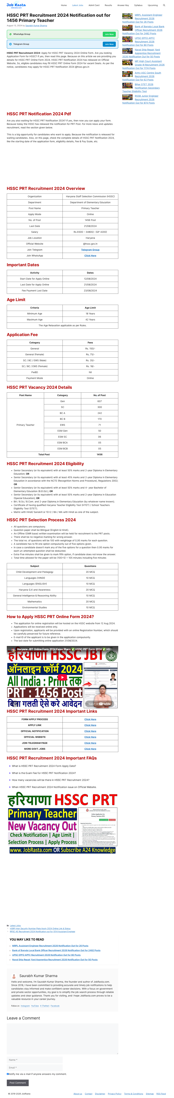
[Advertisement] (62, 91)
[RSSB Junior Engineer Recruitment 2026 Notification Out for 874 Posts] (127, 97)
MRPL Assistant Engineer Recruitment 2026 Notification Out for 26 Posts (50, 945)
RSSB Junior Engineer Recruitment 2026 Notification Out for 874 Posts (140, 99)
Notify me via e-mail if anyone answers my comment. (38, 1074)
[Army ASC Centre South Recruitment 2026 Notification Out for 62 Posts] (127, 74)
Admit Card (94, 5)
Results (108, 5)
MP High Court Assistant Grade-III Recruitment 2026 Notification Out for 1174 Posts (143, 65)
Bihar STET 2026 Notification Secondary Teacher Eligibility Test (141, 88)
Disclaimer (100, 1093)
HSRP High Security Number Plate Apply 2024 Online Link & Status (40, 928)
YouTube (35, 1006)
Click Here (90, 719)
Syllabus (138, 5)
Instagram (25, 1006)
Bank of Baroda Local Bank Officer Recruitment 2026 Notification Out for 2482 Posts (56, 950)
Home (64, 5)
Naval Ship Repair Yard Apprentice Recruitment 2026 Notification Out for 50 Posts (55, 959)
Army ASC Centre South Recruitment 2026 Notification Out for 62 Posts (141, 76)
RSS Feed (161, 1093)
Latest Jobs (77, 5)
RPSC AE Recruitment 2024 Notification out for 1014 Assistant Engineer (42, 931)
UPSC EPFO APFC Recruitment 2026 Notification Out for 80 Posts (46, 955)
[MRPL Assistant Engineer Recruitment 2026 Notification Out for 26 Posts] (127, 16)
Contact (88, 1093)
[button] (164, 5)
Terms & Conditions (133, 1093)
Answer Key (123, 5)
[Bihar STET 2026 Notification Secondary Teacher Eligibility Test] (127, 86)
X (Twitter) (44, 1006)
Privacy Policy (114, 1093)
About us (78, 1093)
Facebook (55, 1006)
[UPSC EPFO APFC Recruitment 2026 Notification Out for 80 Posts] (127, 39)
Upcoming (153, 5)
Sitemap (150, 1093)
